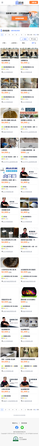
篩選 (25, 39)
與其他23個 (10, 371)
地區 (34, 39)
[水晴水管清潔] (9, 382)
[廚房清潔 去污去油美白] (29, 292)
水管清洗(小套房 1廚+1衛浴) (11, 180)
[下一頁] (25, 34)
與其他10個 (29, 341)
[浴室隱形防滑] (9, 203)
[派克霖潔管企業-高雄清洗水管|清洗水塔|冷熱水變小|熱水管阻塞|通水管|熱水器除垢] (29, 262)
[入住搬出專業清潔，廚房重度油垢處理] (29, 143)
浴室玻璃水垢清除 (26, 90)
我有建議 (24, 423)
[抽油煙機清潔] (9, 53)
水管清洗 (4, 150)
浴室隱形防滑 (6, 210)
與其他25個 (10, 191)
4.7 (3, 129)
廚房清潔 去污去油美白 (28, 299)
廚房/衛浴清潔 (15, 30)
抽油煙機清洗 (6, 329)
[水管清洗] (9, 143)
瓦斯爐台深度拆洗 (7, 90)
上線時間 (13, 43)
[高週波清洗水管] (9, 292)
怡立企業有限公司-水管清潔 (10, 240)
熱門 (33, 43)
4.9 (22, 129)
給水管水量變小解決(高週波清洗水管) (13, 120)
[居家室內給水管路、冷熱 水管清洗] (29, 232)
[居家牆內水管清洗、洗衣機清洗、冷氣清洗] (29, 113)
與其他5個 (29, 221)
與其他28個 (34, 162)
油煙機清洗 (24, 60)
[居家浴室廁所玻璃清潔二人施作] (29, 352)
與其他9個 (29, 191)
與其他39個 (13, 281)
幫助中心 (15, 423)
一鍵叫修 (33, 2)
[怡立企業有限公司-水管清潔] (9, 232)
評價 (3, 43)
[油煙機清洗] (29, 53)
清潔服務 (6, 31)
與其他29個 (34, 132)
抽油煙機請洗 (25, 210)
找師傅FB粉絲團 (16, 427)
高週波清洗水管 (6, 299)
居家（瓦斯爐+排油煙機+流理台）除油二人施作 (16, 359)
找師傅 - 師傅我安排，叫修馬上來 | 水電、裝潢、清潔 (20, 2)
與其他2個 (10, 72)
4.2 (22, 338)
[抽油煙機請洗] (29, 203)
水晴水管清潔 (6, 389)
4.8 (22, 159)
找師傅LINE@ (22, 427)
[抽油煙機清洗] (9, 322)
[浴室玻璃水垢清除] (29, 83)
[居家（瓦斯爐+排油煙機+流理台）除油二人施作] (9, 352)
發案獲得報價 (19, 18)
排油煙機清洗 (25, 180)
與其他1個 (10, 132)
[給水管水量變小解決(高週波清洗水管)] (9, 113)
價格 (23, 43)
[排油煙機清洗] (29, 173)
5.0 (3, 69)
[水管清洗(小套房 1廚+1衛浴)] (9, 173)
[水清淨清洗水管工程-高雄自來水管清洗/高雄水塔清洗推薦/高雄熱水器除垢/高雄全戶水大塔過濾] (9, 262)
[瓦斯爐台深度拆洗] (9, 83)
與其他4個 (10, 341)
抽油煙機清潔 (6, 60)
